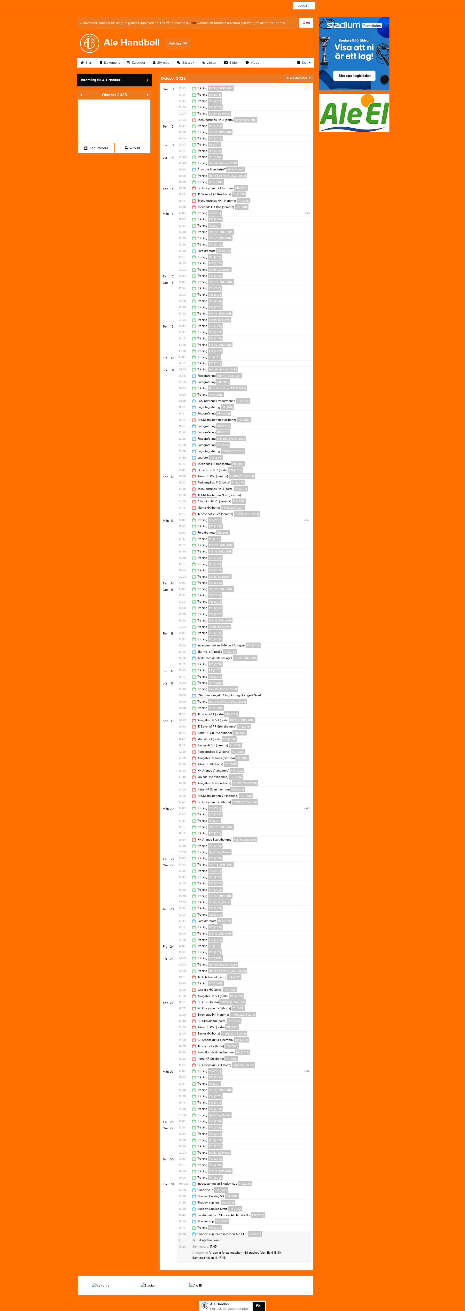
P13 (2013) (215, 107)
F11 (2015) (215, 95)
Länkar (211, 63)
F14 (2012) (215, 138)
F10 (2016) (215, 276)
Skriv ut (134, 148)
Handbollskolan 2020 (223, 163)
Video (254, 63)
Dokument (111, 63)
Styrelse (162, 63)
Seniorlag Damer (220, 270)
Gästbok (187, 63)
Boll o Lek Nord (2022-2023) (227, 176)
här (193, 23)
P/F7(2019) (215, 157)
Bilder (233, 63)
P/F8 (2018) (216, 182)
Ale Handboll (235, 169)
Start (88, 63)
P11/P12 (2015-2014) (221, 88)
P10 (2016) (215, 219)
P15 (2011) (215, 101)
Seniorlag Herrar (219, 113)
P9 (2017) (214, 226)
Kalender (138, 63)
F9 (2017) (214, 144)
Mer (305, 63)
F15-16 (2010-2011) (220, 132)
